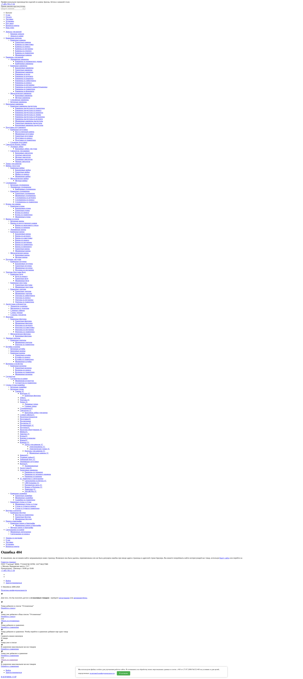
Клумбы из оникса (22, 357)
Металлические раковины (20, 93)
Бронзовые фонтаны (23, 336)
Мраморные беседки (23, 519)
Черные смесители (22, 161)
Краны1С (24, 440)
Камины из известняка (24, 44)
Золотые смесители (23, 155)
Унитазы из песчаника (24, 300)
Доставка (9, 19)
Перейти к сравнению (10, 627)
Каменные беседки (18, 513)
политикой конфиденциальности (102, 673)
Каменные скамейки (18, 493)
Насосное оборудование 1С (31, 430)
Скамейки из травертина (25, 500)
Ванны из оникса (22, 240)
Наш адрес (10, 28)
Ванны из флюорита (23, 247)
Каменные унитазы (18, 289)
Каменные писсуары (18, 283)
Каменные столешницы (20, 191)
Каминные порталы (14, 38)
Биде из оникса (21, 276)
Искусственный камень (24, 132)
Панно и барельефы (14, 521)
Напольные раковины (14, 104)
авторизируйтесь (80, 598)
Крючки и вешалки (27, 438)
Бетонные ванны (17, 221)
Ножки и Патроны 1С (33, 487)
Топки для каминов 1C (34, 444)
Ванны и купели (12, 219)
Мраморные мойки (23, 176)
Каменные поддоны (18, 261)
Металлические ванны (19, 253)
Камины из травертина (24, 53)
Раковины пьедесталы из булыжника (30, 117)
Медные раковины (22, 98)
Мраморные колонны (23, 374)
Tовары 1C (19, 391)
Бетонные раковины (18, 102)
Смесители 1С (25, 410)
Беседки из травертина (24, 515)
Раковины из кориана (33, 476)
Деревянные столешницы (20, 187)
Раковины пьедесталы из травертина (30, 108)
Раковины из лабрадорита (25, 81)
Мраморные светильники (20, 532)
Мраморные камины (23, 55)
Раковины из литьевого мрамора (38, 474)
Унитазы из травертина (24, 302)
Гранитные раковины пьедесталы (28, 123)
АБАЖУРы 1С (31, 491)
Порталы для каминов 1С (35, 451)
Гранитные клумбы (23, 355)
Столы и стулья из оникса (25, 506)
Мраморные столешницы (25, 195)
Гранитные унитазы (23, 291)
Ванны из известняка (23, 238)
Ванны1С (24, 464)
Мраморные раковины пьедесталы (29, 121)
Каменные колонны (18, 366)
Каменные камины (18, 40)
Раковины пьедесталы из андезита (29, 119)
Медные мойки (21, 181)
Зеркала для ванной (14, 32)
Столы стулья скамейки (15, 385)
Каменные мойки (17, 168)
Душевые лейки (16, 147)
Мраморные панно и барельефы (28, 525)
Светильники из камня (15, 530)
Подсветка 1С (25, 423)
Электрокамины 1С (37, 447)
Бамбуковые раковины (24, 64)
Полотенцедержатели (28, 417)
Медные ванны (21, 257)
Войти (8, 581)
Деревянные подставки (29, 462)
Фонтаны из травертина (25, 332)
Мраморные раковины (24, 72)
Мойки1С (24, 432)
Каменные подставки (19, 130)
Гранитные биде (21, 278)
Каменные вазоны (17, 353)
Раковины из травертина (25, 89)
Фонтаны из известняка (24, 327)
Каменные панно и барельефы (22, 523)
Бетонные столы (17, 389)
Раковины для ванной (14, 57)
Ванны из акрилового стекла (26, 225)
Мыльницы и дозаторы (19, 308)
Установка (10, 21)
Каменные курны (17, 206)
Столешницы (11, 183)
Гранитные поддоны (23, 266)
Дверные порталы (13, 338)
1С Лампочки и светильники (31, 479)
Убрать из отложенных (10, 621)
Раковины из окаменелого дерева (28, 61)
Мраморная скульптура (24, 381)
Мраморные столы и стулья (26, 504)
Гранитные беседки (23, 517)
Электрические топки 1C (39, 449)
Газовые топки (31, 406)
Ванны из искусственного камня (23, 223)
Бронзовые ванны (22, 255)
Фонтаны (9, 317)
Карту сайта (224, 558)
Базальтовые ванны (23, 234)
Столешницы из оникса (24, 200)
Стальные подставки (18, 142)
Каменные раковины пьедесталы (23, 106)
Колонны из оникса (23, 370)
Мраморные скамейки (24, 498)
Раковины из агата (22, 74)
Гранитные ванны (22, 249)
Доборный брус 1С (27, 459)
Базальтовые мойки (23, 170)
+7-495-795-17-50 (8, 4)
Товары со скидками (14, 538)
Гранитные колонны (23, 368)
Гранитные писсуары (23, 285)
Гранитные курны (22, 210)
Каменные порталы (18, 340)
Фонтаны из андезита (24, 325)
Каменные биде (16, 274)
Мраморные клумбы (23, 361)
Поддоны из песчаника (24, 270)
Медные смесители (23, 157)
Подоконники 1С (27, 425)
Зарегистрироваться (14, 583)
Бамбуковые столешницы (25, 189)
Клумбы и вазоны (13, 347)
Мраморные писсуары (24, 287)
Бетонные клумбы (17, 349)
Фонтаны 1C (25, 393)
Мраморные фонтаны (24, 323)
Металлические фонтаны (20, 334)
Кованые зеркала (17, 34)
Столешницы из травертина (26, 202)
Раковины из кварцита (24, 78)
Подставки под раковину (16, 127)
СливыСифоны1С (27, 415)
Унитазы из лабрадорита (25, 296)
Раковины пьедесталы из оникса (28, 110)
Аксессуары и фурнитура (16, 304)
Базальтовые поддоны (24, 264)
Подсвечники (25, 421)
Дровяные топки (31, 404)
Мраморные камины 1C (39, 453)
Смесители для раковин (20, 151)
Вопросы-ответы (12, 25)
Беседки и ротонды (13, 510)
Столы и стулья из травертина (27, 508)
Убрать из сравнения (9, 660)
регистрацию (64, 598)
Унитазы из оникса (23, 298)
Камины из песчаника (24, 49)
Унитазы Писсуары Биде (16, 272)
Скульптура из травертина (25, 383)
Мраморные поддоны (24, 268)
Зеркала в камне (16, 36)
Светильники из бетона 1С (35, 481)
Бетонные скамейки (18, 387)
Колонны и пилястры (14, 364)
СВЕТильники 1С (32, 483)
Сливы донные (16, 313)
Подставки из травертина (25, 140)
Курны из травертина (23, 215)
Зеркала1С (24, 455)
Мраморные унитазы (23, 293)
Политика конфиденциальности (14, 590)
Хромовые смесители (24, 159)
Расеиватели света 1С (33, 485)
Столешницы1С (26, 408)
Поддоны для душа (13, 259)
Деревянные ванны (18, 230)
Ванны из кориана (22, 227)
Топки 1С (24, 402)
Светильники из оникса (20, 534)
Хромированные (31, 466)
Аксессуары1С (26, 468)
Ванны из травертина (24, 244)
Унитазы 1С (25, 400)
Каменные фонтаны (18, 319)
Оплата (9, 17)
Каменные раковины (18, 66)
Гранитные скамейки (23, 496)
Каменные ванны (17, 232)
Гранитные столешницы (25, 193)
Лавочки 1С (25, 434)
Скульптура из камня (18, 379)
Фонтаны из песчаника (24, 330)
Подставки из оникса (23, 138)
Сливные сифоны (17, 310)
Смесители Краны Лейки (16, 144)
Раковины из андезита (24, 76)
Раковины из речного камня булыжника (31, 87)
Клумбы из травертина (24, 359)
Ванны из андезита (23, 236)
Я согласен (123, 673)
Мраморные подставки (24, 134)
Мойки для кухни (13, 166)
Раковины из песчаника (24, 85)
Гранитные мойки (22, 172)
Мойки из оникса (22, 174)
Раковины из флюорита (24, 91)
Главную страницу (8, 562)
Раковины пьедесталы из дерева (28, 115)
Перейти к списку (8, 608)
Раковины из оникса (23, 83)
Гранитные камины (23, 42)
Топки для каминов (13, 164)
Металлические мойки (19, 178)
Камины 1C (24, 442)
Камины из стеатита (23, 51)
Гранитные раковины (23, 70)
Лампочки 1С (30, 489)
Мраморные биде (22, 281)
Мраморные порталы (23, 342)
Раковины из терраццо (34, 472)
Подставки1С (25, 419)
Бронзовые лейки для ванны (36, 413)
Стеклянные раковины (19, 100)
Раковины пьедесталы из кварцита (29, 112)
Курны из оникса (22, 213)
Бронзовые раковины (23, 95)
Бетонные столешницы (19, 185)
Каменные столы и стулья (20, 502)
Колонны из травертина (24, 372)
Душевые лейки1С (27, 457)
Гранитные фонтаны (23, 321)
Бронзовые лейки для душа (26, 149)
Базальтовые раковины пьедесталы (29, 125)
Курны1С (24, 436)
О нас (8, 15)
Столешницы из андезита (25, 198)
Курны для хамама (13, 204)
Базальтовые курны (23, 208)
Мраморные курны (23, 217)
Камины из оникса (22, 47)
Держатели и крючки (18, 306)
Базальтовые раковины (24, 68)
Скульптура (10, 376)
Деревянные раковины (19, 59)
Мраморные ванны (23, 251)
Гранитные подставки (24, 136)
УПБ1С (23, 398)
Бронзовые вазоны (17, 351)
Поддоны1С (25, 427)
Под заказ (9, 23)
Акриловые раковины (29, 470)
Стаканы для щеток (18, 315)
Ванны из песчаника (23, 242)
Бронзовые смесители (24, 153)
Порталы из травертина (24, 344)
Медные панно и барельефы (21, 527)
